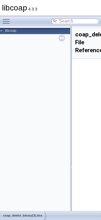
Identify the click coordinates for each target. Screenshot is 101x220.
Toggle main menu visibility (7, 21)
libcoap (10, 31)
